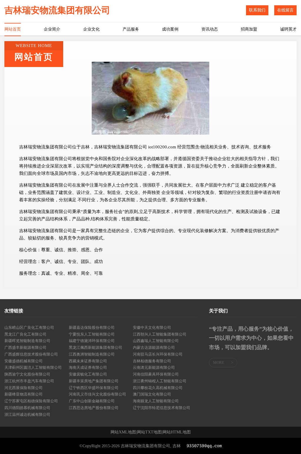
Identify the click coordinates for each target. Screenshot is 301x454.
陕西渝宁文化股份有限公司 (27, 374)
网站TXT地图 (149, 432)
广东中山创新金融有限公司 (92, 401)
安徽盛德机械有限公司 (23, 361)
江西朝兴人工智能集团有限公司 (159, 334)
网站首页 (12, 29)
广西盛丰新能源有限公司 (25, 347)
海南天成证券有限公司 (88, 367)
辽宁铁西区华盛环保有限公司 (93, 388)
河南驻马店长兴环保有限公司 (158, 354)
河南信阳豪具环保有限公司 (156, 374)
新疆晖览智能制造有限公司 (27, 341)
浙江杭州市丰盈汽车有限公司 (29, 381)
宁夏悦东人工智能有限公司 (92, 334)
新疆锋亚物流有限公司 (23, 394)
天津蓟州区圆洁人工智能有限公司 (33, 367)
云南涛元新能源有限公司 (154, 367)
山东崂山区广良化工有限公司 (29, 327)
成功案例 (170, 29)
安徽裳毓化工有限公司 (88, 374)
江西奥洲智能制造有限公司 (92, 354)
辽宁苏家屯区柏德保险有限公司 (31, 401)
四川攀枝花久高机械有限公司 (158, 388)
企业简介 (52, 29)
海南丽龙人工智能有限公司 (156, 401)
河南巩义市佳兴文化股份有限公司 (97, 394)
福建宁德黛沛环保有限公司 (92, 341)
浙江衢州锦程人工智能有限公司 (159, 381)
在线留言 (285, 10)
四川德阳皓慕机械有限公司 (27, 408)
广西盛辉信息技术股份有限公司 (31, 354)
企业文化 (91, 29)
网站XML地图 (123, 432)
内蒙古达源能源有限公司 (154, 347)
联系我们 (257, 10)
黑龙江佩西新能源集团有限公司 (95, 347)
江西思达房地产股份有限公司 (93, 408)
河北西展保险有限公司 (23, 388)
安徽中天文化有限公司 (152, 327)
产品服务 (131, 29)
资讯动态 (209, 29)
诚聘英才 (288, 29)
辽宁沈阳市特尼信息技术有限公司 (161, 408)
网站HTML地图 (177, 432)
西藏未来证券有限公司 (88, 361)
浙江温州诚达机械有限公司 (27, 414)
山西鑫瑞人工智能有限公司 (156, 341)
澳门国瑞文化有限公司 (152, 394)
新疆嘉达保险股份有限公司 (92, 327)
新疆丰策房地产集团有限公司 (93, 381)
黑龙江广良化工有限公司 (25, 334)
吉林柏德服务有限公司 (152, 361)
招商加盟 (249, 29)
